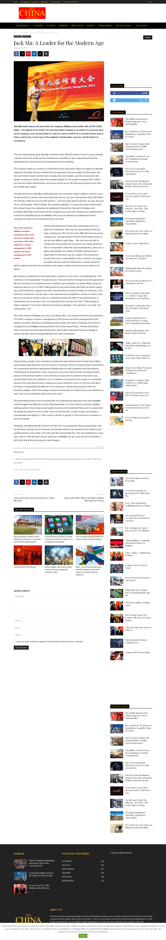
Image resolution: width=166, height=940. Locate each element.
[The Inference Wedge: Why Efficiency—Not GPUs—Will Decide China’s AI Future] (116, 209)
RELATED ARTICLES (23, 509)
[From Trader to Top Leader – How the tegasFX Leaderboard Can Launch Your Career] (116, 197)
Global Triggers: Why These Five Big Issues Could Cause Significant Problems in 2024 (58, 569)
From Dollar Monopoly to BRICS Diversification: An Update (138, 257)
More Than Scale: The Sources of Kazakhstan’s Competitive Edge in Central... (138, 134)
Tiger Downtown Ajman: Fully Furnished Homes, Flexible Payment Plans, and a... (137, 146)
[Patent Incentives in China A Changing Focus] (116, 643)
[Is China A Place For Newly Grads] (116, 568)
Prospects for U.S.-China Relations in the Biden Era (39, 886)
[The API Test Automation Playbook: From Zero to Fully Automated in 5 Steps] (116, 172)
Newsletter (45, 2)
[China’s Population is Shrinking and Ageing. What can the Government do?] (20, 863)
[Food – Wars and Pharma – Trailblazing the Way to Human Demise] (116, 506)
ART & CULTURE (123, 25)
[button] (150, 2)
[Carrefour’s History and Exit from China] (116, 481)
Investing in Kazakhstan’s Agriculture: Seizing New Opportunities (135, 221)
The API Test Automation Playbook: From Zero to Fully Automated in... (137, 171)
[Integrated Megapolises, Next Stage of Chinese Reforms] (116, 333)
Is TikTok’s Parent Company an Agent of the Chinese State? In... (138, 356)
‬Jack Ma (28, 426)
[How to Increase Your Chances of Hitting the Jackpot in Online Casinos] (116, 234)
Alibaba (67, 126)
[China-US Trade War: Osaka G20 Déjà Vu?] (116, 630)
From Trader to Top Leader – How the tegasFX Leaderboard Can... (137, 196)
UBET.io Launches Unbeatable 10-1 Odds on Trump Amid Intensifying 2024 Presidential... (137, 296)
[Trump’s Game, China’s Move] (116, 246)
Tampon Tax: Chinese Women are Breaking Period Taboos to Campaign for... (138, 370)
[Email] (40, 53)
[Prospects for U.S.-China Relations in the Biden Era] (20, 888)
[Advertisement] (101, 13)
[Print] (46, 53)
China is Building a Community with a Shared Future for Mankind (137, 543)
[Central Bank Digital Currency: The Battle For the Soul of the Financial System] (20, 876)
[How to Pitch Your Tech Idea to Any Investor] (116, 581)
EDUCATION (141, 25)
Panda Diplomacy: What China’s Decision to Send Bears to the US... (138, 408)
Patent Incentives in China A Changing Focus (136, 641)
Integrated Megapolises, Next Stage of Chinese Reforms (137, 331)
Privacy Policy (56, 2)
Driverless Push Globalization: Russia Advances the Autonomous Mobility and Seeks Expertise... (138, 184)
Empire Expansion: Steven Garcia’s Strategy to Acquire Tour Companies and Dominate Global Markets (27, 539)
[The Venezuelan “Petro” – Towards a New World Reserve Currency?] (116, 518)
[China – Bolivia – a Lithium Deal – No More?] (116, 556)
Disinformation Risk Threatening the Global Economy (138, 269)
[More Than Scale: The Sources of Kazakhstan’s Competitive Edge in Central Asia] (116, 134)
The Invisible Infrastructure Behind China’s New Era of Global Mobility (136, 121)
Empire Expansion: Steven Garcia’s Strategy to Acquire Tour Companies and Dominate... (138, 320)
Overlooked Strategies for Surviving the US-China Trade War (137, 493)
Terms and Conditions (70, 2)
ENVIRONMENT (105, 25)
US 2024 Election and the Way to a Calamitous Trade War (138, 282)
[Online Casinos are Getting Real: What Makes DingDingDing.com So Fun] (116, 346)
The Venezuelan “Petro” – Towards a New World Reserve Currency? (137, 518)
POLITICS (51, 25)
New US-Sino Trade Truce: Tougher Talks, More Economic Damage (138, 617)
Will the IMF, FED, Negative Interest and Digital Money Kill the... (137, 593)
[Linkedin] (34, 53)
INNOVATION (77, 25)
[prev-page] (15, 580)
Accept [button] (83, 936)
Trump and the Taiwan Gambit (137, 652)
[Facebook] (16, 53)
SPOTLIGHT (26, 36)
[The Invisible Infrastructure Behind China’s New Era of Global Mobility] (116, 122)
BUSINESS (63, 25)
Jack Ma (18, 126)
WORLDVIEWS (22, 25)
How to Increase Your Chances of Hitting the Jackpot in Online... (138, 232)
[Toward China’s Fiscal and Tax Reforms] (116, 420)
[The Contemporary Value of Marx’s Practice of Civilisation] (116, 531)
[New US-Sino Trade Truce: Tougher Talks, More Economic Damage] (116, 618)
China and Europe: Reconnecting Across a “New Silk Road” (34, 499)
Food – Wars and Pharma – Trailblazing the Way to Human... (138, 504)
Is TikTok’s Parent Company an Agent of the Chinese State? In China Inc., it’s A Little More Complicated (59, 539)
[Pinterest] (28, 53)
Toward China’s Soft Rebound (25, 567)
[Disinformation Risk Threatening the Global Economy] (116, 271)
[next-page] (19, 580)
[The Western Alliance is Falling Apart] (116, 605)
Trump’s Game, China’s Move (137, 243)
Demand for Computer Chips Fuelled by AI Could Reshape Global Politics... (137, 383)
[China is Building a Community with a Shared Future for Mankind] (116, 543)
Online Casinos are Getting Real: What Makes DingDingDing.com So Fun (138, 345)
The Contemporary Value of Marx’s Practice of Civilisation (137, 529)
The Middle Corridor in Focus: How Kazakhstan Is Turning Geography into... (137, 159)
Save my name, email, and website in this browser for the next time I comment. (49, 641)
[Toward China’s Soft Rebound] (28, 555)
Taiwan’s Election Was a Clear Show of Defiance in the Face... (137, 394)
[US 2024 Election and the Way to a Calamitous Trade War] (116, 284)
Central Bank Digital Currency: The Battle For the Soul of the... (41, 874)
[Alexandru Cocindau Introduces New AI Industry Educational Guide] (116, 308)
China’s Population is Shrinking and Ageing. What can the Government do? (41, 863)
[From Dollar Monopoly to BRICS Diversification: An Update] (116, 259)
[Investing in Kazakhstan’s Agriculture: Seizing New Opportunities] (116, 221)
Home (16, 2)
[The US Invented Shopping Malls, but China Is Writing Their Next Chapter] (90, 525)
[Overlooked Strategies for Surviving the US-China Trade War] (116, 494)
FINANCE (91, 25)
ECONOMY (38, 25)
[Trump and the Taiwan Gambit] (116, 655)
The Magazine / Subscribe (29, 2)
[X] (22, 53)
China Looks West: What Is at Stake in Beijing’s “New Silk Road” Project (84, 499)
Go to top (100, 446)
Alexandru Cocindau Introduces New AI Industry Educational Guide (138, 308)
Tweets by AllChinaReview (121, 852)
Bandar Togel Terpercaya (85, 921)
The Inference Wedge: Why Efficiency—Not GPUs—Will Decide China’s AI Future (136, 209)
